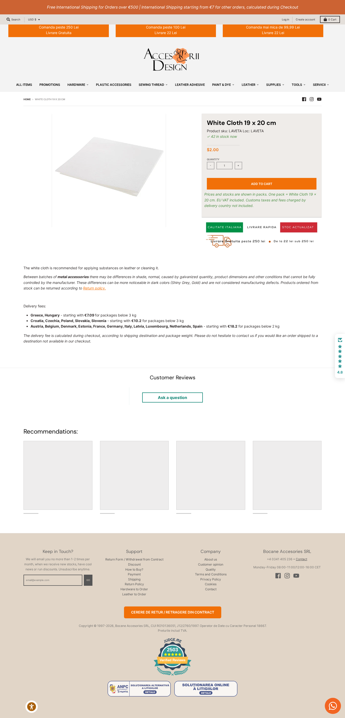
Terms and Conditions (211, 574)
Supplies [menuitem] (273, 85)
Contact (210, 589)
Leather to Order (134, 594)
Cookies (210, 584)
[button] (340, 356)
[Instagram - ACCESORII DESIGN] (311, 99)
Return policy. (94, 288)
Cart (332, 19)
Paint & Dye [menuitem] (221, 85)
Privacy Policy (210, 579)
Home (27, 99)
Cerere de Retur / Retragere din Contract (172, 612)
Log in (285, 19)
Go (88, 580)
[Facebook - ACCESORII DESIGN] (304, 99)
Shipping (134, 579)
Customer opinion (210, 564)
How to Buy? (134, 569)
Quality (211, 569)
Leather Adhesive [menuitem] (190, 85)
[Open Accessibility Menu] (31, 706)
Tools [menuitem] (297, 85)
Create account (305, 19)
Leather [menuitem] (248, 85)
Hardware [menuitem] (76, 85)
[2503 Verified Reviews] (172, 676)
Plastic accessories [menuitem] (113, 85)
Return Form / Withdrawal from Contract (134, 559)
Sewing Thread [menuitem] (151, 85)
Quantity (213, 159)
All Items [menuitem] (24, 85)
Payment (134, 574)
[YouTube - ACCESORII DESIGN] (319, 99)
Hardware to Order (134, 589)
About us (210, 559)
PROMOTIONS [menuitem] (49, 85)
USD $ (32, 19)
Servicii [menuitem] (319, 85)
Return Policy (134, 584)
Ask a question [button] (172, 397)
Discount (134, 564)
